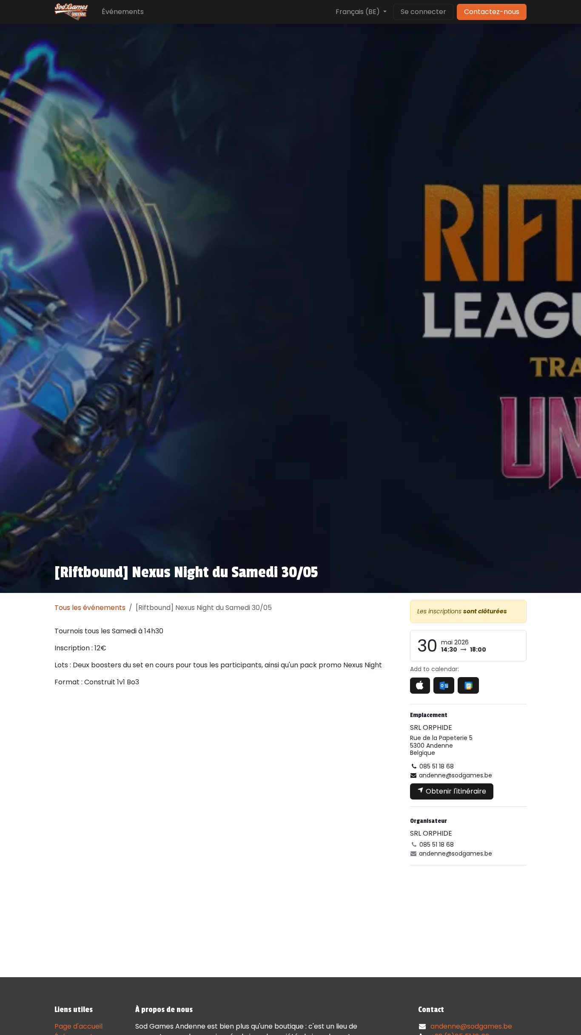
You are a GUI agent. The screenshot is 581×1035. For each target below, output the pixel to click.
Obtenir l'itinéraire (455, 791)
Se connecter (423, 12)
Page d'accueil (78, 1026)
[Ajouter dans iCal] (420, 686)
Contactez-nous (491, 12)
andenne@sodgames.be (471, 1026)
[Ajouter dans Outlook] (443, 685)
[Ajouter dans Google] (468, 685)
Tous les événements (89, 607)
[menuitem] (122, 11)
